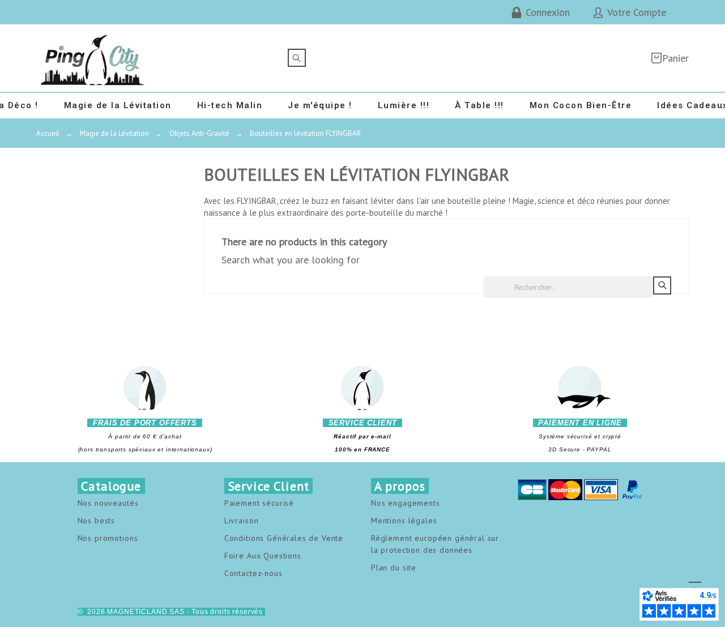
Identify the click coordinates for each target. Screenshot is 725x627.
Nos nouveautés (108, 503)
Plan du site (393, 567)
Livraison (241, 520)
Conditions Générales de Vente (283, 538)
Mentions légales (404, 520)
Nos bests (97, 520)
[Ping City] (93, 58)
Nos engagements (405, 503)
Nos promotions (108, 538)
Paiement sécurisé (259, 503)
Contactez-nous (253, 573)
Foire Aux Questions (262, 556)
